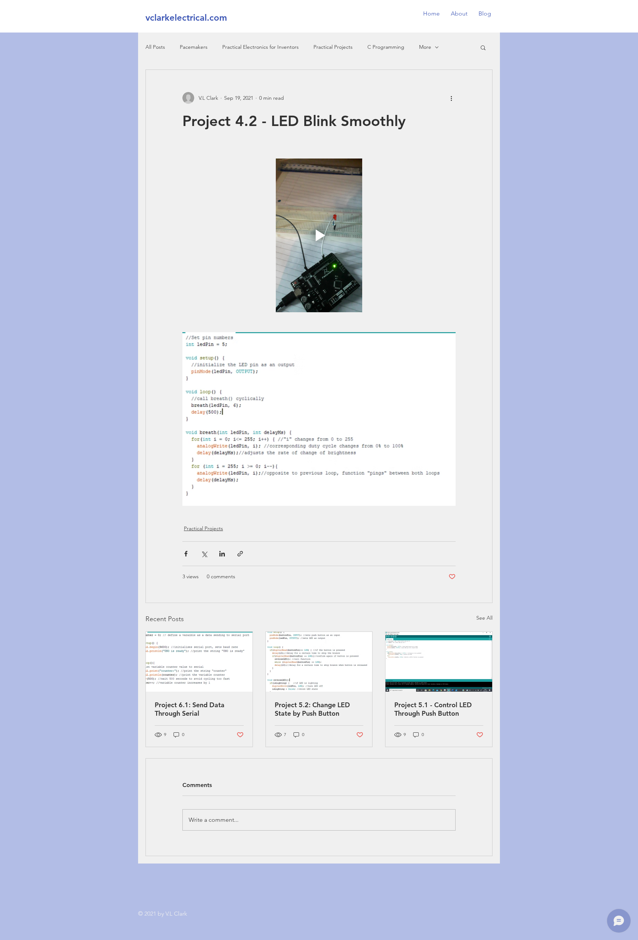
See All (484, 617)
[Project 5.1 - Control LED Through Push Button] (438, 662)
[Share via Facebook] (185, 553)
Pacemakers (193, 47)
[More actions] (451, 97)
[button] (483, 47)
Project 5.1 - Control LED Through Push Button (433, 709)
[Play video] (319, 235)
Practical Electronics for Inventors (260, 47)
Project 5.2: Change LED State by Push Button (312, 709)
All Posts (155, 47)
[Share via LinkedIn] (222, 553)
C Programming (385, 47)
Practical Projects (333, 47)
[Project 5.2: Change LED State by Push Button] (319, 662)
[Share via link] (240, 553)
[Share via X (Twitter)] (203, 553)
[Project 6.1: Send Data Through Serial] (199, 662)
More (425, 47)
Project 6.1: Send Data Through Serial (189, 709)
